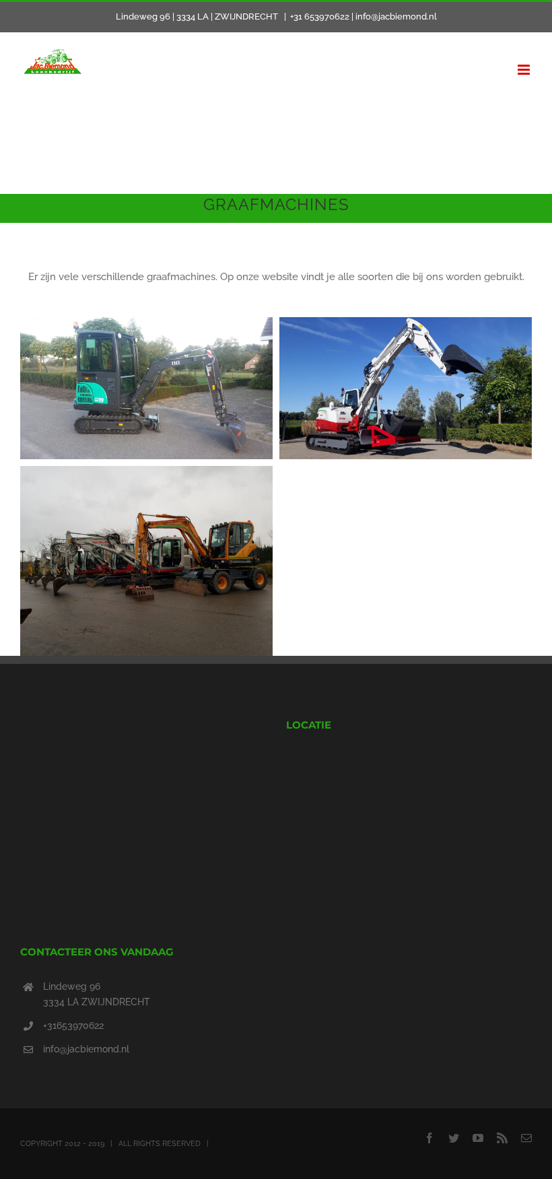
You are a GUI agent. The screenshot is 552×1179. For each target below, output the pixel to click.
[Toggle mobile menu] (525, 70)
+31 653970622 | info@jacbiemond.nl (363, 16)
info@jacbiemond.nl (86, 1049)
